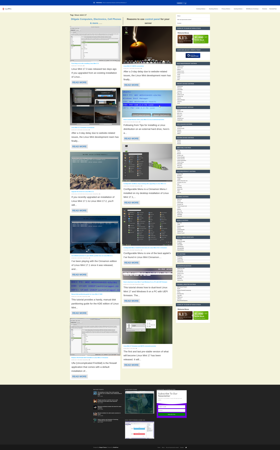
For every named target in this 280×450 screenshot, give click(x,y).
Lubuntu (179, 91)
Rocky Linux (180, 276)
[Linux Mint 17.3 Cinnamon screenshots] (95, 106)
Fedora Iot (179, 256)
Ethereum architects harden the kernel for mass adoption (109, 407)
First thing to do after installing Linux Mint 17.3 (85, 63)
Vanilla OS (179, 120)
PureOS (179, 116)
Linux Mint (180, 89)
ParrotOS (179, 187)
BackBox (179, 175)
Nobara (179, 209)
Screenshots (85, 129)
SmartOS (179, 278)
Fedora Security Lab (182, 180)
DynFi (178, 288)
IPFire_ (179, 292)
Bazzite (179, 200)
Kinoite (179, 143)
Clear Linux (180, 270)
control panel (152, 19)
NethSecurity (180, 293)
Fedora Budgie (181, 157)
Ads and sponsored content (184, 19)
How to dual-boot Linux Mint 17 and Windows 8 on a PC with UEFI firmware (145, 282)
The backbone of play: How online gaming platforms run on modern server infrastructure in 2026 (110, 393)
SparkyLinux (180, 118)
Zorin (178, 103)
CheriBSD (179, 239)
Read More (79, 82)
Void (178, 79)
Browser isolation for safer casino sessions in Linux (109, 413)
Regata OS (180, 212)
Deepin (179, 109)
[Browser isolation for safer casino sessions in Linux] (95, 414)
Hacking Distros (213, 8)
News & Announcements (87, 193)
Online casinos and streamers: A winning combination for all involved (108, 420)
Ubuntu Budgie (181, 99)
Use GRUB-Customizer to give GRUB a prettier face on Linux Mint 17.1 (92, 255)
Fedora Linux (180, 71)
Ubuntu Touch (180, 233)
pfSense (179, 298)
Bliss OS (179, 222)
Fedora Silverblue (181, 160)
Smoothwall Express (182, 300)
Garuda (179, 130)
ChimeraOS (180, 202)
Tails (178, 190)
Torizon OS (180, 260)
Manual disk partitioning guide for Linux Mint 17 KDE (86, 294)
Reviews (264, 8)
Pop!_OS (179, 93)
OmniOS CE (180, 271)
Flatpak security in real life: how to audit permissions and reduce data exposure (108, 400)
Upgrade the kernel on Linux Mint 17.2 (82, 191)
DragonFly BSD (181, 241)
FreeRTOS (179, 258)
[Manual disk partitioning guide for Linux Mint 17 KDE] (95, 286)
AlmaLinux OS (180, 268)
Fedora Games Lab (182, 206)
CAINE (178, 179)
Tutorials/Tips (273, 8)
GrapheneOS (180, 226)
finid (73, 65)
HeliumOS (179, 163)
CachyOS (179, 126)
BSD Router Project (182, 287)
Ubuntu (136, 121)
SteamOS (179, 216)
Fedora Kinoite (181, 158)
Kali (178, 184)
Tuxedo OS (180, 96)
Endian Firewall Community (184, 290)
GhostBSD (180, 244)
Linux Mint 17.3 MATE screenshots (134, 66)
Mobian (179, 228)
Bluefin (179, 142)
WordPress (115, 447)
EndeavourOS (180, 128)
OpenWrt (179, 295)
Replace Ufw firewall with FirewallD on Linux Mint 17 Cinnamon (89, 357)
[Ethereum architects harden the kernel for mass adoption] (95, 407)
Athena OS (180, 174)
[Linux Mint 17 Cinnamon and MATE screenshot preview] (147, 325)
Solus (178, 77)
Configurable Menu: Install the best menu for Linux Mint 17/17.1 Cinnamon (145, 247)
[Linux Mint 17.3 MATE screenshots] (147, 45)
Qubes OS (179, 189)
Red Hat (179, 275)
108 (142, 284)
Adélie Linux (180, 66)
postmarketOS (180, 229)
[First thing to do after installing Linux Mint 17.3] (95, 43)
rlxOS (178, 76)
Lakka (178, 207)
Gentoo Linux (180, 72)
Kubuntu (179, 87)
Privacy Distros (226, 8)
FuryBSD (179, 243)
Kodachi (179, 185)
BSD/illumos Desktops (252, 8)
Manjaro (179, 131)
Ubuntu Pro (180, 280)
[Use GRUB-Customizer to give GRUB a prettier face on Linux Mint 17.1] (95, 235)
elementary (180, 86)
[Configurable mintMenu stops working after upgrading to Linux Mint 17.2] (147, 163)
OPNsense (180, 297)
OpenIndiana (180, 249)
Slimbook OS (180, 94)
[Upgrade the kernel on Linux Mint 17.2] (95, 171)
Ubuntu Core (180, 261)
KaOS (178, 74)
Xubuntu (179, 101)
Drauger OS (180, 204)
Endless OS (180, 111)
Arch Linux (180, 67)
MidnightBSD (180, 248)
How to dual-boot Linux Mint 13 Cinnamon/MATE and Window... (119, 2)
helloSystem (180, 246)
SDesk (178, 133)
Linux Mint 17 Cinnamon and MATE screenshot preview (140, 346)
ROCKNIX (179, 214)
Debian (179, 69)
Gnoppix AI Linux (181, 182)
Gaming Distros (238, 8)
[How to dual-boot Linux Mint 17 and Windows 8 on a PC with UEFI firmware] (147, 274)
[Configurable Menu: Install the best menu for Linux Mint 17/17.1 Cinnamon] (147, 227)
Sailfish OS (180, 231)
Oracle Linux (180, 273)
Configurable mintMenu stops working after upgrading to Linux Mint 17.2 (145, 183)
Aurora (179, 140)
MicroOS (179, 165)
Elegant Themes (103, 447)
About (178, 15)
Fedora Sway (180, 162)
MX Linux (179, 113)
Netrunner (179, 115)
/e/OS (178, 224)
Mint (81, 65)
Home (159, 447)
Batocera (179, 199)
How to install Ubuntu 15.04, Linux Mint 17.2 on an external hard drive (144, 119)
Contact (179, 23)
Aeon (178, 150)
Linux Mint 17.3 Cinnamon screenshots (82, 127)
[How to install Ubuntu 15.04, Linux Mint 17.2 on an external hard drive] (147, 103)
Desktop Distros (200, 8)
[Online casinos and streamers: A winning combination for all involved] (95, 420)
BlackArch (179, 177)
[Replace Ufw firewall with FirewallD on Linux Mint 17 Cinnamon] (95, 336)
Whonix (179, 192)
